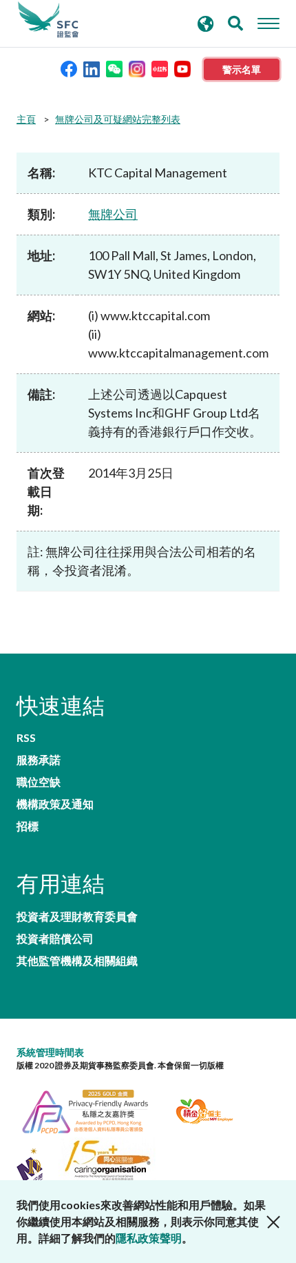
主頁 (26, 119)
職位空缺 (39, 781)
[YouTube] (182, 68)
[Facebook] (69, 68)
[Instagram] (137, 68)
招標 (28, 826)
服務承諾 (39, 759)
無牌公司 (113, 214)
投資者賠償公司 (55, 938)
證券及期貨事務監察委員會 (48, 20)
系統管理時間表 (50, 1052)
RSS (26, 737)
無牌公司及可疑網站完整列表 (117, 119)
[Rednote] (159, 68)
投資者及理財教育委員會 (77, 916)
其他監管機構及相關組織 (77, 960)
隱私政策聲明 (149, 1237)
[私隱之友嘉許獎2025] (93, 1109)
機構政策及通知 (55, 804)
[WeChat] (114, 68)
